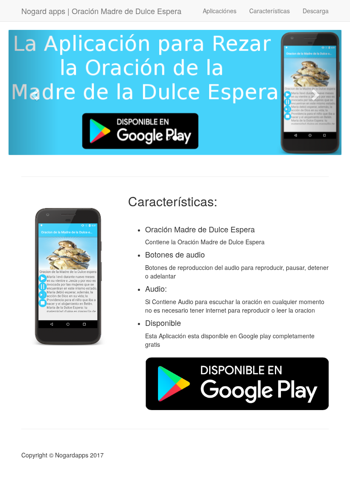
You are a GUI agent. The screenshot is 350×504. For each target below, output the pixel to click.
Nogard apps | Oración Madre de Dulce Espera (101, 10)
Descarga (316, 10)
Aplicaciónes (219, 10)
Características (269, 10)
